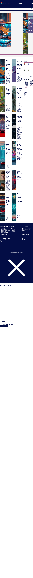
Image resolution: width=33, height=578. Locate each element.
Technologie (25, 96)
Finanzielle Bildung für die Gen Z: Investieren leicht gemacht (8, 175)
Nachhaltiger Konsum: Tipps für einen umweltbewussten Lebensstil (25, 45)
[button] (32, 3)
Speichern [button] (3, 321)
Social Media (25, 95)
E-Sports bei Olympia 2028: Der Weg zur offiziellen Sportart (8, 118)
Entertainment (25, 92)
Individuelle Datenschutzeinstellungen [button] (7, 324)
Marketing (25, 93)
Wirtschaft (25, 97)
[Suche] (31, 9)
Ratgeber (25, 94)
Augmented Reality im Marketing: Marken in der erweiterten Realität (19, 92)
